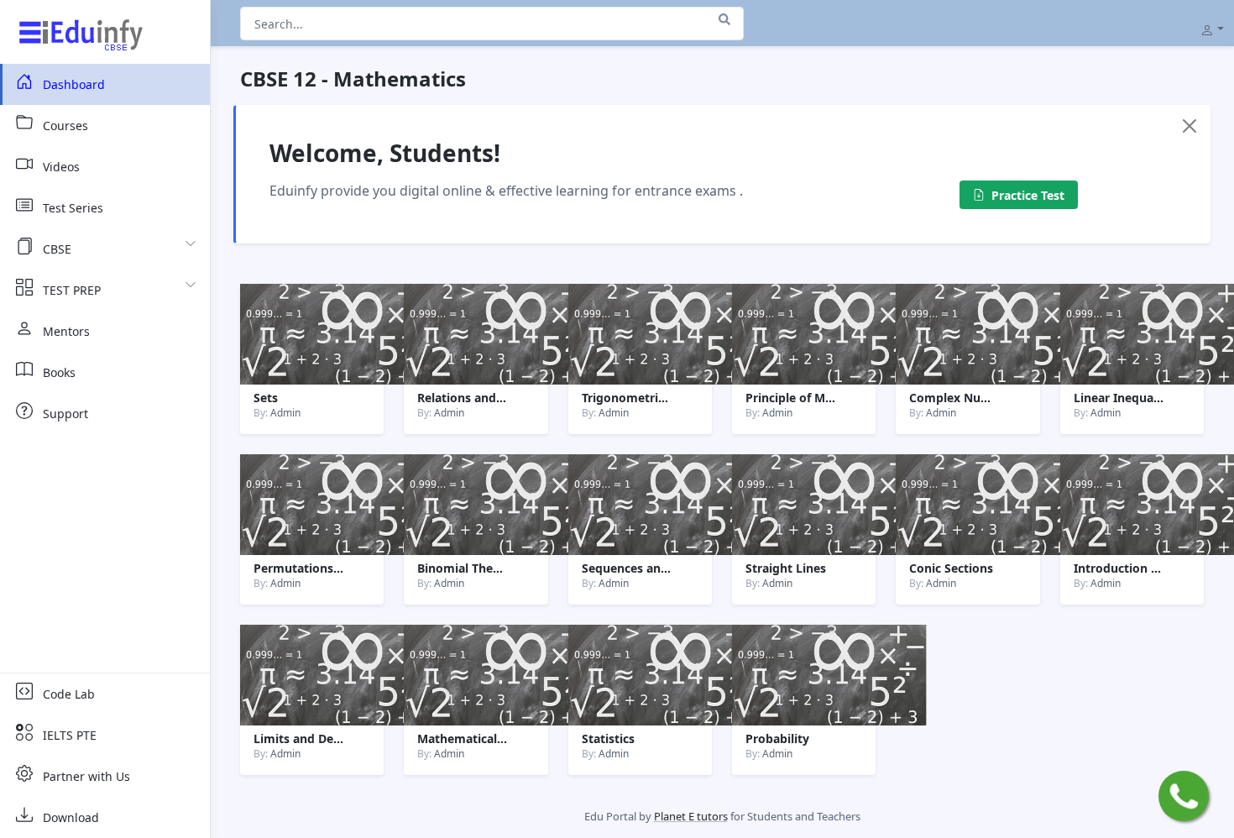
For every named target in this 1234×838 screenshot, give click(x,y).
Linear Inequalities (1127, 398)
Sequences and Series (644, 568)
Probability (777, 738)
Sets (266, 398)
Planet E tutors (691, 816)
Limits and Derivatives (318, 738)
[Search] (724, 19)
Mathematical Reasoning (489, 738)
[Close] (1189, 126)
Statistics (608, 738)
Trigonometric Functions (653, 398)
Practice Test (1027, 195)
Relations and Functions (487, 398)
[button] (1212, 28)
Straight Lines (785, 568)
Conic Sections (951, 568)
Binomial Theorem (470, 568)
